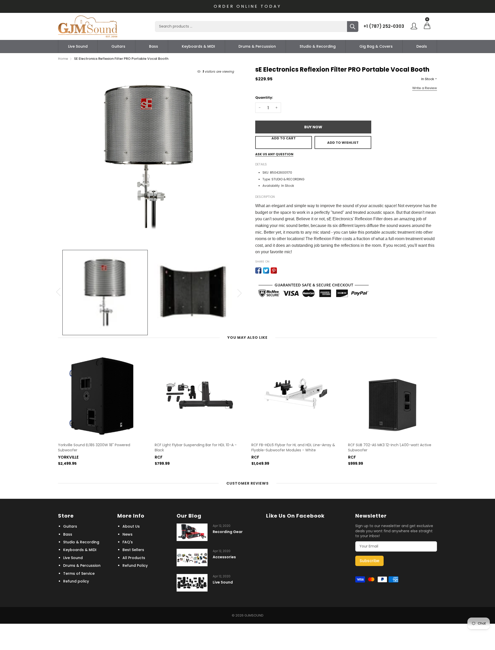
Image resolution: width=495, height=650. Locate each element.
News (127, 534)
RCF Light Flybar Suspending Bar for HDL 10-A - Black (196, 448)
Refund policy (76, 581)
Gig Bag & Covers (376, 46)
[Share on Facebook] (258, 270)
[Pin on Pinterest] (274, 270)
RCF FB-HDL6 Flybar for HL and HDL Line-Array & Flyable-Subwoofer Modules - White (293, 448)
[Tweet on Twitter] (266, 270)
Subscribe (369, 560)
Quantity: (264, 97)
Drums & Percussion (257, 46)
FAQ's (127, 542)
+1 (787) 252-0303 (384, 26)
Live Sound (78, 46)
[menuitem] (78, 46)
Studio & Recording (318, 46)
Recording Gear (228, 531)
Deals (421, 46)
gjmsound (253, 615)
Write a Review (424, 88)
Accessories (224, 557)
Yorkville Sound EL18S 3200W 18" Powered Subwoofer (94, 448)
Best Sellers (133, 549)
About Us (131, 526)
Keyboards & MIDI (198, 46)
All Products (133, 557)
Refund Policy (135, 565)
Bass (153, 46)
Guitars (118, 46)
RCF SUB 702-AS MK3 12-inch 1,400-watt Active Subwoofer (389, 448)
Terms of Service (79, 573)
